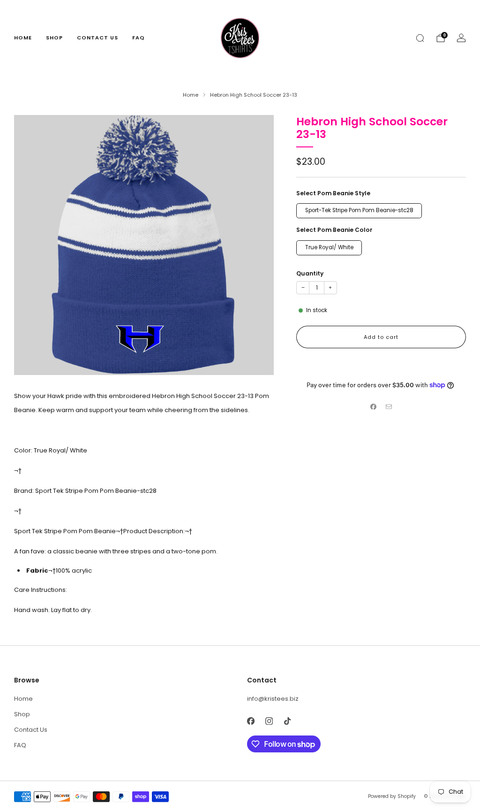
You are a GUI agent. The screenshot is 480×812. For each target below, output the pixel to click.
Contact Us (97, 37)
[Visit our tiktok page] (287, 721)
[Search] (420, 38)
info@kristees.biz (273, 698)
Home (23, 37)
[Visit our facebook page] (250, 721)
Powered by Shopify (392, 796)
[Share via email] (389, 407)
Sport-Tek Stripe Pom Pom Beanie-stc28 (359, 210)
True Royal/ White (329, 247)
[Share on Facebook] (373, 407)
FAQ (138, 37)
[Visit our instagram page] (269, 721)
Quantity (309, 273)
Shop (54, 37)
